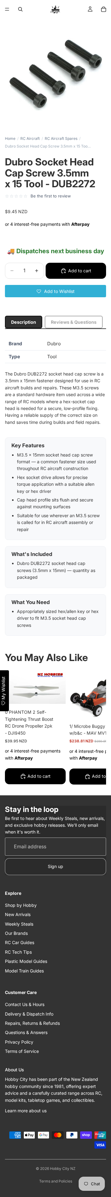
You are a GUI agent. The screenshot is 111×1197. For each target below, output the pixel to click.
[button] (55, 291)
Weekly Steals (19, 924)
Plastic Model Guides (26, 961)
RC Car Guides (19, 942)
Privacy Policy (19, 1042)
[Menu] (7, 9)
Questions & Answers (26, 1032)
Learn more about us (26, 1110)
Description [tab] (23, 322)
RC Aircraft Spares (61, 138)
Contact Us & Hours (24, 1004)
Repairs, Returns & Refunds (32, 1023)
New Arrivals (18, 914)
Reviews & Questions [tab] (74, 322)
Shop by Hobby (21, 905)
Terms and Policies (55, 1181)
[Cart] (103, 9)
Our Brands (16, 933)
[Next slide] (94, 728)
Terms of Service (22, 1051)
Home (10, 138)
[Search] (20, 9)
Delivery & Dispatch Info (29, 1013)
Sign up (55, 866)
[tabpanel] (55, 487)
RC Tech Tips (18, 952)
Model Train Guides (24, 970)
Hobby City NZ (63, 1168)
